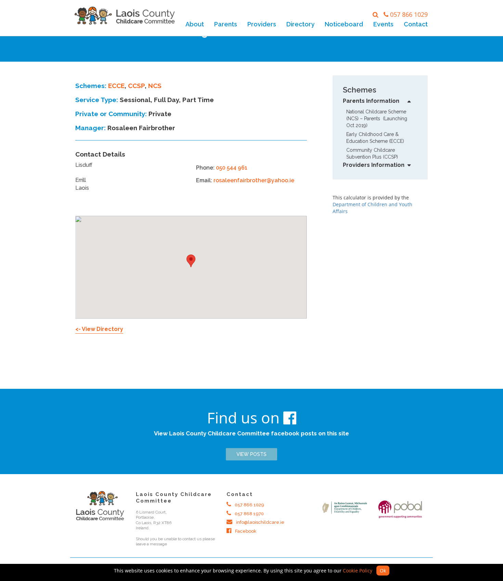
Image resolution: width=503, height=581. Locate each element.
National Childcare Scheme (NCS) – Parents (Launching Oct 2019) (376, 118)
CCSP (136, 85)
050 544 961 (231, 167)
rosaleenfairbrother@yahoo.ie (254, 180)
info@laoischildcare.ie (259, 522)
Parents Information (371, 101)
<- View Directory (99, 329)
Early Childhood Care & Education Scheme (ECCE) (375, 138)
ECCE (116, 85)
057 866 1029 (409, 14)
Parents (225, 24)
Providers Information (373, 165)
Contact (416, 24)
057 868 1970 (249, 513)
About (194, 24)
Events (383, 24)
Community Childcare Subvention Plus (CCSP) (372, 153)
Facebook (245, 531)
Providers (261, 24)
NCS (155, 85)
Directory (300, 24)
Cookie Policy (357, 570)
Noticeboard (344, 24)
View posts (251, 454)
